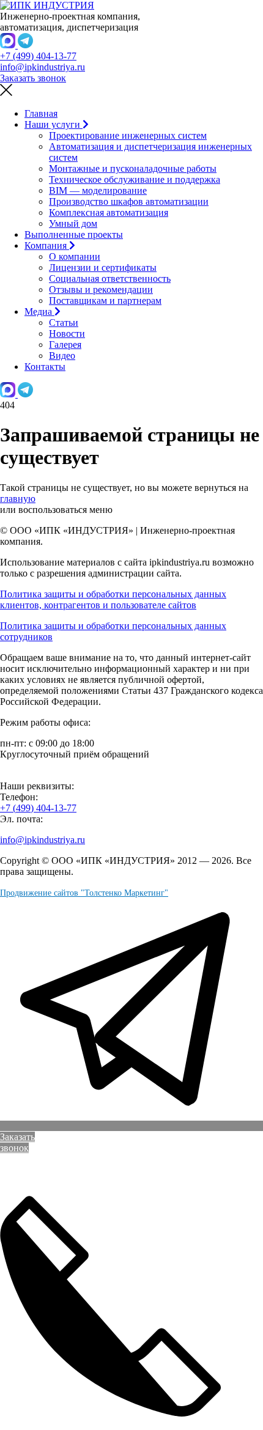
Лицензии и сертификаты (103, 267)
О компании (74, 256)
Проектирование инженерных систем (128, 135)
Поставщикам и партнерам (105, 300)
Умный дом (73, 223)
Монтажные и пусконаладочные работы (133, 168)
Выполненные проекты (73, 234)
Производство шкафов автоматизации (129, 201)
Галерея (65, 344)
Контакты (44, 366)
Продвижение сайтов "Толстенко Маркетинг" (84, 892)
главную (17, 498)
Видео (62, 355)
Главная (40, 113)
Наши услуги (53, 124)
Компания (46, 245)
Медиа (39, 311)
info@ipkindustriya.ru (42, 67)
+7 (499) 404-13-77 (38, 56)
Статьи (63, 322)
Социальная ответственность (110, 278)
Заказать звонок (33, 78)
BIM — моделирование (98, 190)
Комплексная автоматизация (108, 212)
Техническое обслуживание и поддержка (134, 179)
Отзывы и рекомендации (101, 289)
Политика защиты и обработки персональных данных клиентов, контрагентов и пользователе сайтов (113, 599)
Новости (67, 333)
